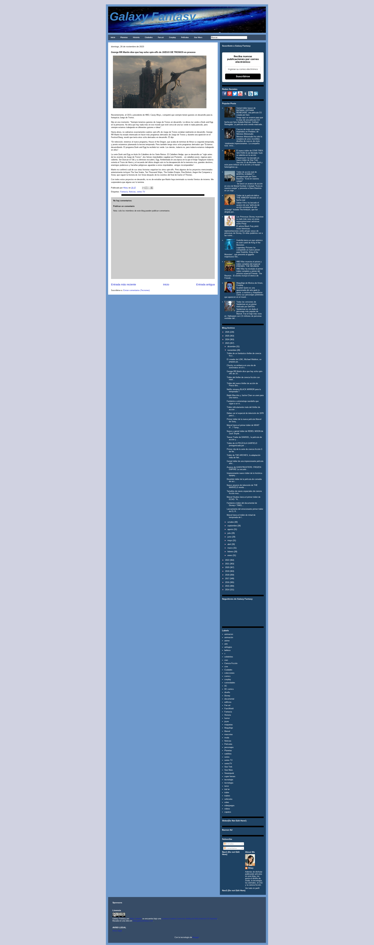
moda (226, 738)
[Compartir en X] (149, 187)
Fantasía (124, 192)
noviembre (231, 350)
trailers (227, 796)
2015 (227, 586)
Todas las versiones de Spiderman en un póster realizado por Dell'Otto (246, 304)
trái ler (227, 789)
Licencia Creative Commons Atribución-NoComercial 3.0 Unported (189, 918)
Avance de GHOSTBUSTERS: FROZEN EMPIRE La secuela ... (244, 468)
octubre (230, 522)
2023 (227, 343)
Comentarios (231, 848)
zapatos (227, 812)
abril (229, 544)
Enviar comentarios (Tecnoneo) (136, 290)
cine (226, 666)
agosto (230, 529)
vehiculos (228, 799)
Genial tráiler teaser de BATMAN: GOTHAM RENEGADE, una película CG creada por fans (249, 111)
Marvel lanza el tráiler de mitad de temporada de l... (241, 516)
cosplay (227, 679)
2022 (227, 560)
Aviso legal (117, 931)
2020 (227, 567)
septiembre (232, 526)
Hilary (250, 868)
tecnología (228, 783)
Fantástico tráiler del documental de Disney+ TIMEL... (242, 504)
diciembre (231, 346)
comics (227, 676)
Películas (185, 37)
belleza (227, 650)
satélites (228, 754)
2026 (227, 332)
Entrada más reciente (123, 284)
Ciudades (149, 37)
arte (226, 644)
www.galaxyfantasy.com (143, 921)
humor (227, 718)
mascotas (228, 734)
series (227, 757)
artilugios (228, 647)
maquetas (228, 725)
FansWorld (228, 708)
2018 (227, 575)
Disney (227, 696)
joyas (226, 721)
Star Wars (198, 37)
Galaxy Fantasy (153, 16)
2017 (227, 578)
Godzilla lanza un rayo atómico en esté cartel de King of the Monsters (249, 242)
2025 (227, 336)
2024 (227, 339)
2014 (227, 590)
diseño (227, 692)
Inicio (113, 37)
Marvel (227, 731)
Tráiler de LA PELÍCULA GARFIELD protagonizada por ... (242, 444)
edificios (227, 702)
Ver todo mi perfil (252, 888)
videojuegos (229, 805)
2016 (227, 582)
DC (225, 686)
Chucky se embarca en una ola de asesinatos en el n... (241, 366)
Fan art (161, 37)
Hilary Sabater (136, 918)
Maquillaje (228, 728)
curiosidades (229, 683)
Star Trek (228, 767)
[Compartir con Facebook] (151, 187)
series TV (141, 192)
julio (229, 533)
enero (229, 555)
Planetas (124, 37)
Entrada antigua (205, 284)
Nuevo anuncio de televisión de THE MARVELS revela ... (242, 486)
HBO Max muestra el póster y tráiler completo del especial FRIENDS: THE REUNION (249, 264)
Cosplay (172, 37)
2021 (227, 564)
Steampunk (229, 773)
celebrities (228, 657)
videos (227, 809)
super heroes (229, 776)
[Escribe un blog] (146, 187)
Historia (136, 37)
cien (226, 660)
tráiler (226, 792)
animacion (228, 634)
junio (229, 537)
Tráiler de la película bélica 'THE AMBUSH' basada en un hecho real (248, 197)
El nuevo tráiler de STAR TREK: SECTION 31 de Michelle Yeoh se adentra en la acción (250, 153)
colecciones (229, 673)
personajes (229, 747)
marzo (230, 548)
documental (229, 699)
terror (226, 786)
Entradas (230, 844)
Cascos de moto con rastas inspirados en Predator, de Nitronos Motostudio (248, 131)
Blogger (196, 937)
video (226, 802)
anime (227, 641)
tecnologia (228, 780)
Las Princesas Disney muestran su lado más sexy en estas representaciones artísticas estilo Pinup (249, 220)
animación (228, 637)
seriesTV (228, 763)
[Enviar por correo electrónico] (143, 187)
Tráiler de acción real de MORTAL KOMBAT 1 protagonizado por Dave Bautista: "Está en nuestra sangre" (247, 176)
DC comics (229, 689)
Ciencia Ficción (230, 663)
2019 (227, 571)
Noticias (132, 192)
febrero (230, 551)
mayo (229, 540)
